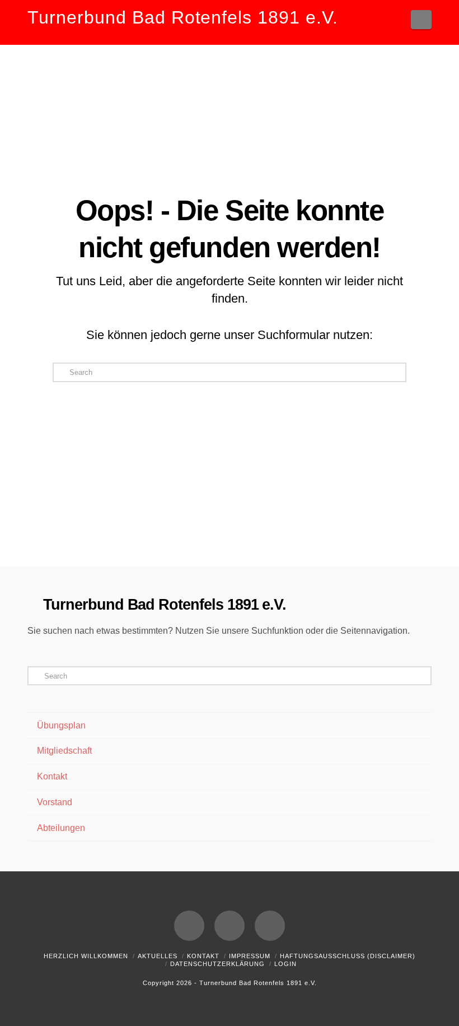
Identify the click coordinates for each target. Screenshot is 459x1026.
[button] (421, 19)
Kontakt (52, 776)
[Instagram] (270, 926)
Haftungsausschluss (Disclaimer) (347, 956)
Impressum (249, 956)
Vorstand (54, 802)
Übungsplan (61, 725)
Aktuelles (157, 956)
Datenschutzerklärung (217, 963)
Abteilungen (61, 828)
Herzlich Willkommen (86, 956)
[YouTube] (229, 926)
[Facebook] (189, 926)
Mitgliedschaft (64, 750)
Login (285, 963)
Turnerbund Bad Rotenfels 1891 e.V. (182, 17)
